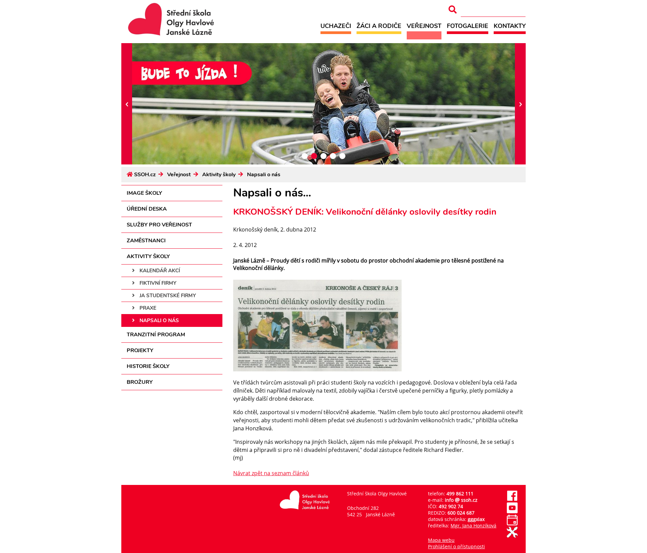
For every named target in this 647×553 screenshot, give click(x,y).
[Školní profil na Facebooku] (512, 499)
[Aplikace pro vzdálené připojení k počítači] (512, 535)
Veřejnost (424, 26)
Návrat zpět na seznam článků (271, 473)
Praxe (147, 308)
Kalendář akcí (159, 270)
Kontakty (510, 26)
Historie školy (148, 366)
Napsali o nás (263, 174)
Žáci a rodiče (379, 26)
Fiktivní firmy (157, 283)
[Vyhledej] (452, 10)
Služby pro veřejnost (159, 224)
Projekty (140, 350)
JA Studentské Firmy (167, 295)
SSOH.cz (145, 174)
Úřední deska (147, 209)
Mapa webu (441, 540)
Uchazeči (335, 26)
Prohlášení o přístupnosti (456, 546)
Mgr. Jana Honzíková (473, 525)
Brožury (140, 382)
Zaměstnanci (146, 240)
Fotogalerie (467, 26)
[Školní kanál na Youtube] (512, 511)
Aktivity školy (219, 174)
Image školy (144, 193)
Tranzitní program (156, 334)
